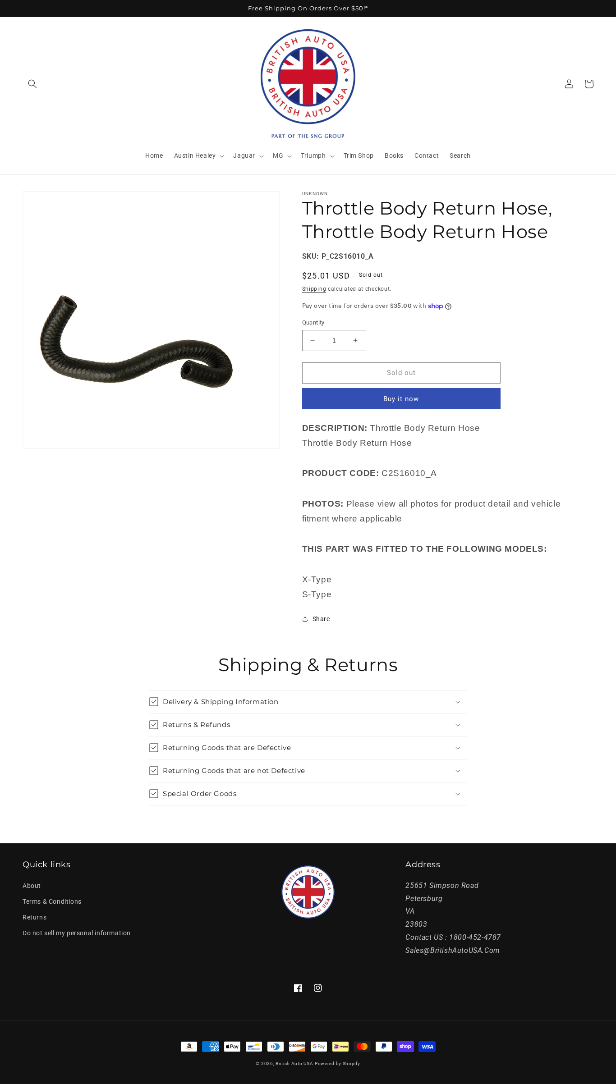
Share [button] (321, 618)
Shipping (314, 289)
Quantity (313, 322)
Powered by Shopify (337, 1063)
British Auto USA (294, 1063)
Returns (34, 917)
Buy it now (401, 399)
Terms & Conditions (52, 901)
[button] (32, 84)
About (32, 885)
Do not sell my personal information (77, 933)
